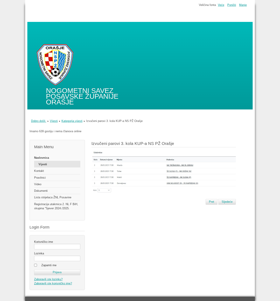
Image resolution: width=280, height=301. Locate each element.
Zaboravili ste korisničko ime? (53, 283)
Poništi (231, 5)
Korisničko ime (43, 241)
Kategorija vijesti (71, 121)
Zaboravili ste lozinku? (48, 279)
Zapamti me (48, 265)
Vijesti (54, 121)
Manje (243, 5)
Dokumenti (41, 190)
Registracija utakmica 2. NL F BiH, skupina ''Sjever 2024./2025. (56, 206)
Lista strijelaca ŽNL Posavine (52, 197)
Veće (221, 5)
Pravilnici (40, 177)
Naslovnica (41, 157)
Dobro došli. (38, 121)
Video (37, 184)
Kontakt (39, 171)
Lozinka (39, 253)
